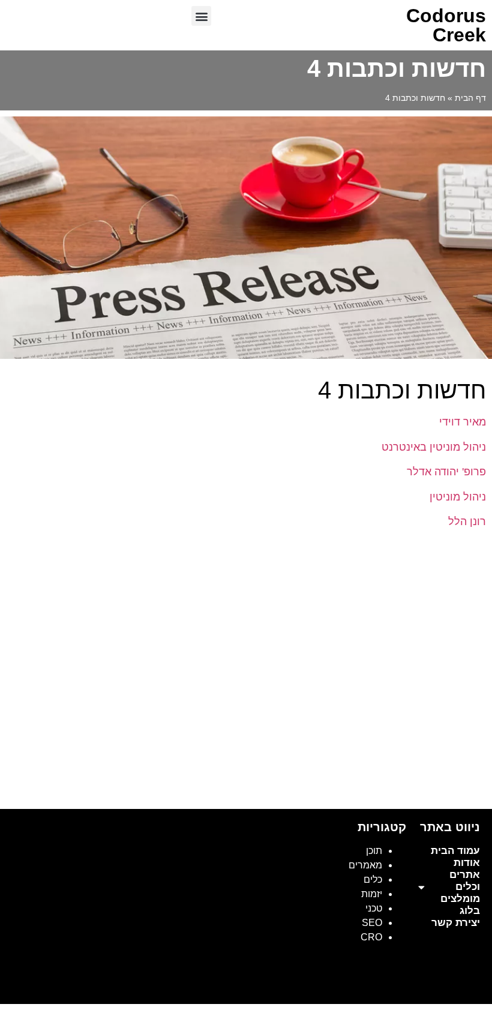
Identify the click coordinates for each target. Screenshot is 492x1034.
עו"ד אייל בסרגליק (450, 981)
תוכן (374, 851)
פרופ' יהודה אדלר (445, 472)
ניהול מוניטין (458, 497)
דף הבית (470, 98)
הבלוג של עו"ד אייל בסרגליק (292, 981)
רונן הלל (467, 521)
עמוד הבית (455, 850)
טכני (373, 908)
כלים (373, 879)
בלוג (470, 910)
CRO (371, 937)
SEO (372, 923)
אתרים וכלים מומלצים (460, 886)
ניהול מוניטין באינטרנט (434, 447)
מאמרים (365, 865)
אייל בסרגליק (381, 981)
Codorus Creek (446, 25)
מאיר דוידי (461, 422)
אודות (467, 862)
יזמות (371, 894)
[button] (201, 16)
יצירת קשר (455, 922)
